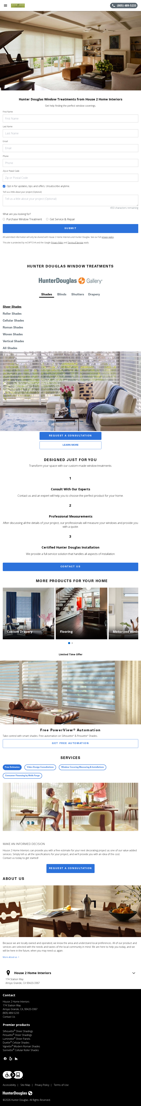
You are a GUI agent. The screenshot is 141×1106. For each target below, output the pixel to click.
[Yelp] (10, 1058)
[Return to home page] (21, 5)
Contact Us (71, 567)
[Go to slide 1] (69, 643)
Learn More (71, 445)
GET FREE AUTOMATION (70, 743)
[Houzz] (16, 1058)
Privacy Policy (57, 242)
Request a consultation (70, 868)
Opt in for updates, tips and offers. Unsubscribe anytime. (38, 186)
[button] (5, 5)
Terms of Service (75, 242)
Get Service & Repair (62, 219)
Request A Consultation (70, 436)
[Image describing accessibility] (13, 1075)
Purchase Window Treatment (24, 219)
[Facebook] (5, 1058)
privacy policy (108, 237)
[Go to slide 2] (72, 643)
